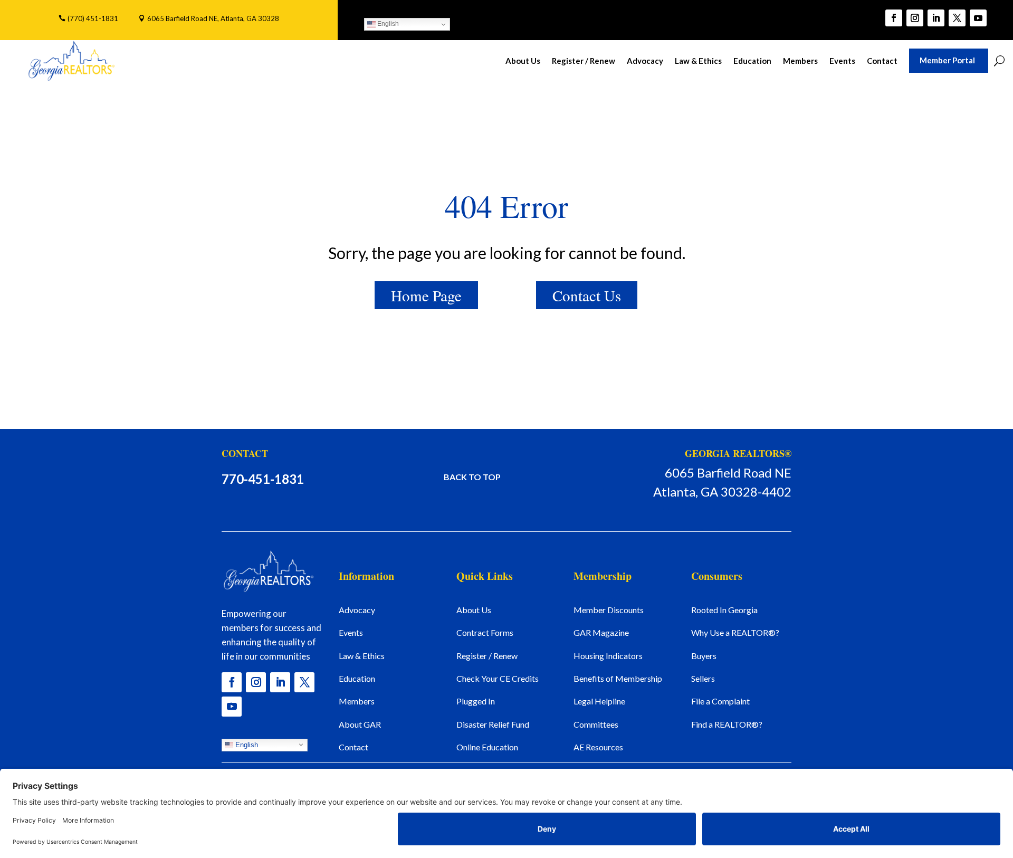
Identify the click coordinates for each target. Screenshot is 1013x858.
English (387, 23)
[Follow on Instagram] (914, 17)
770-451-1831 (263, 479)
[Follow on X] (957, 17)
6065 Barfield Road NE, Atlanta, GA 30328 (213, 18)
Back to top (472, 477)
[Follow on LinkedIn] (936, 17)
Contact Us (586, 295)
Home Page (426, 295)
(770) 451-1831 (93, 18)
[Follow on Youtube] (978, 17)
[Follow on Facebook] (893, 17)
